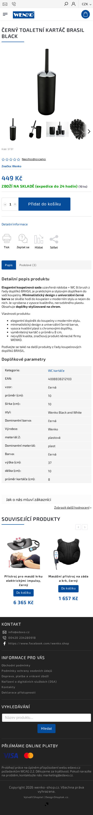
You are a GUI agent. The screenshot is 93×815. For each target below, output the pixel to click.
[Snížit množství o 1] (5, 205)
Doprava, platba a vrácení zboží (25, 676)
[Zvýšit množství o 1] (15, 205)
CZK (85, 4)
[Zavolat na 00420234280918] (15, 4)
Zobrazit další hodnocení (71, 507)
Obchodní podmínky (16, 665)
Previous (79, 527)
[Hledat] (66, 4)
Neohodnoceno (34, 159)
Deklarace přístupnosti (19, 692)
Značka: (11, 166)
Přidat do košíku (44, 204)
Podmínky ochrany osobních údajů (27, 670)
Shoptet (38, 797)
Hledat (46, 728)
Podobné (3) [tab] (28, 265)
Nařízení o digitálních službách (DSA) (29, 681)
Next (86, 527)
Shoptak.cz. (61, 797)
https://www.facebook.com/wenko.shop (38, 643)
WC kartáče (56, 370)
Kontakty (8, 687)
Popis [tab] (9, 265)
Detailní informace (15, 224)
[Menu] (5, 13)
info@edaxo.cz (19, 632)
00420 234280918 (22, 637)
